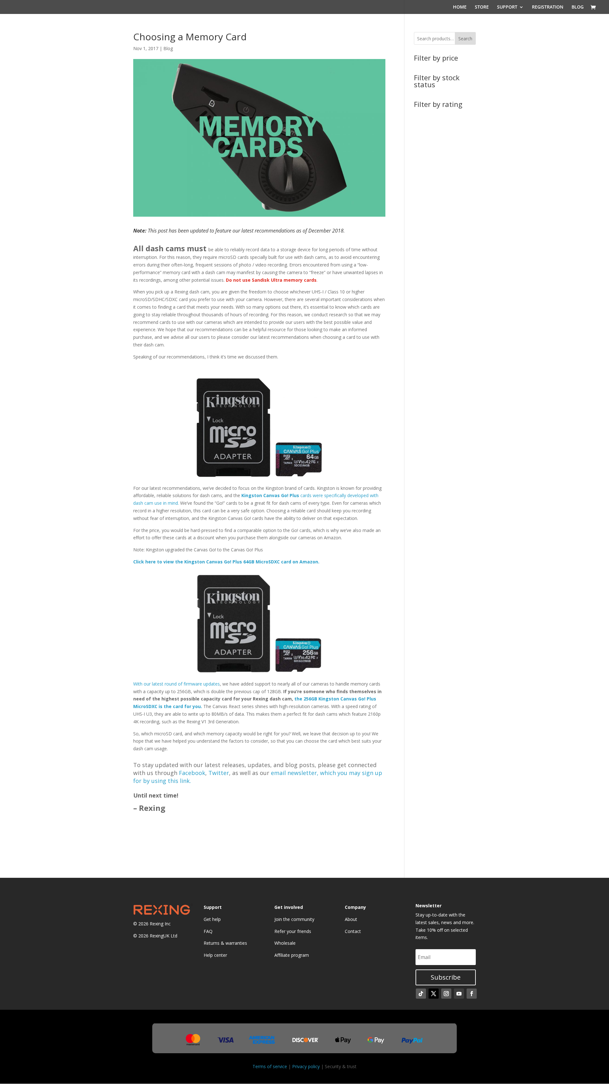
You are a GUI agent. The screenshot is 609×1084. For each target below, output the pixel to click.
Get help (212, 919)
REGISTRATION (547, 7)
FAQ (208, 931)
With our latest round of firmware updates (176, 684)
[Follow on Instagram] (446, 994)
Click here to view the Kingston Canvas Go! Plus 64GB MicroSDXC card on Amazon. (226, 562)
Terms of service (269, 1066)
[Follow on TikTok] (421, 994)
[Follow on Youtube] (459, 994)
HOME (460, 7)
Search (465, 39)
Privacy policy (306, 1066)
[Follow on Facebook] (472, 994)
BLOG (578, 7)
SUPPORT (507, 7)
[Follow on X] (434, 994)
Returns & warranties (225, 943)
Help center (215, 955)
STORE (482, 7)
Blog (168, 48)
